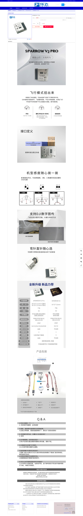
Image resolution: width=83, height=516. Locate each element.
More (18, 503)
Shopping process (11, 505)
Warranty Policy (24, 507)
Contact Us (24, 509)
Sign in (9, 0)
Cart (64, 4)
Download (23, 505)
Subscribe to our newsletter (42, 503)
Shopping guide (11, 503)
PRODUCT (14, 10)
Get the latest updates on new (41, 505)
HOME (9, 10)
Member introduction (11, 507)
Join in (12, 0)
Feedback (70, 0)
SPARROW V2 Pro (21, 10)
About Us (23, 508)
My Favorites (66, 0)
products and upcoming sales (41, 507)
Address (74, 0)
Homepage (62, 0)
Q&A (8, 508)
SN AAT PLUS (28, 10)
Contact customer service (12, 509)
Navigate (23, 503)
